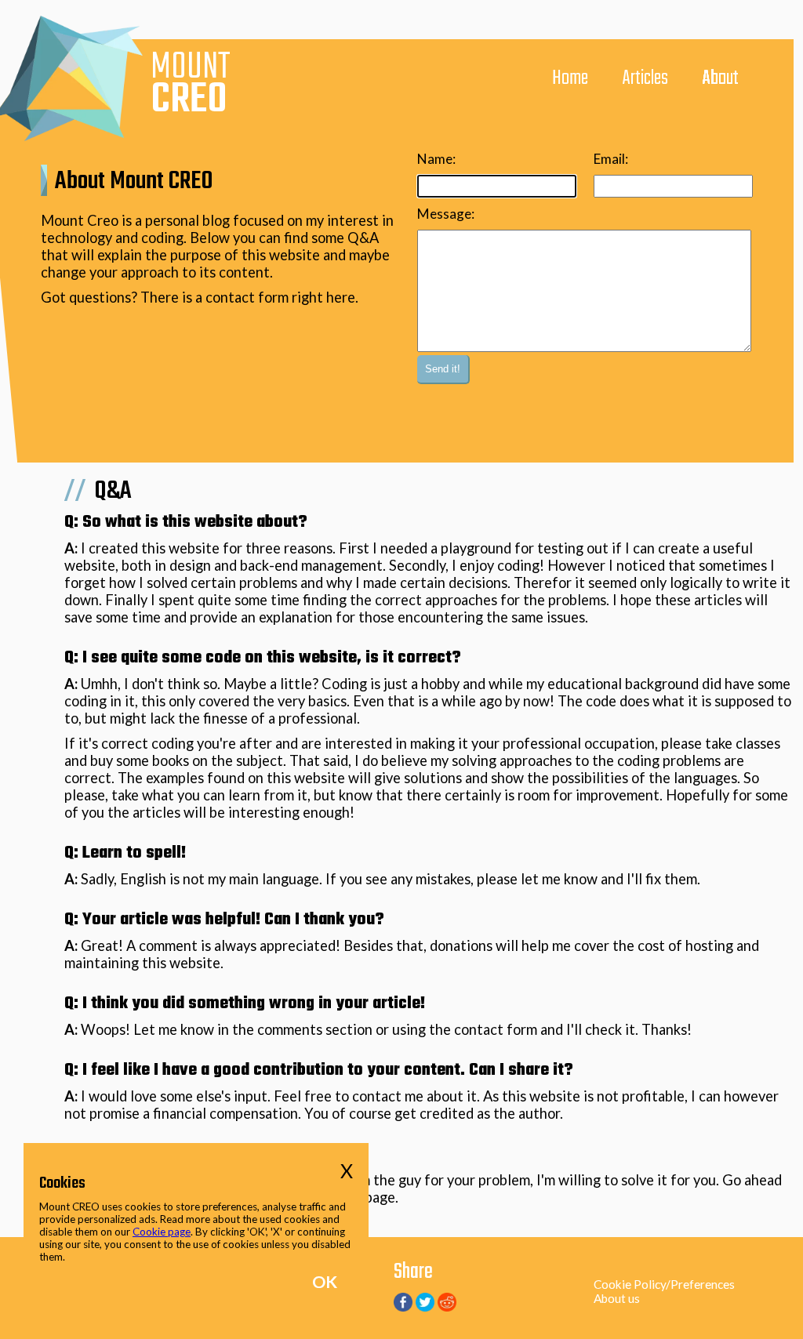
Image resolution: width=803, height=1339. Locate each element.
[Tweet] (425, 1306)
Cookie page (162, 1231)
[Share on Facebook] (403, 1306)
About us (617, 1298)
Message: (445, 213)
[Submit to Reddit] (447, 1306)
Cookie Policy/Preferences (664, 1284)
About (721, 78)
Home (570, 78)
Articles (645, 78)
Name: (436, 159)
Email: (611, 159)
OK (324, 1282)
